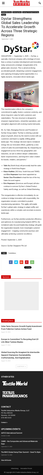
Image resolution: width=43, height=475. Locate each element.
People (3, 14)
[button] (40, 3)
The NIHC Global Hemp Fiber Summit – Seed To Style (20, 452)
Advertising (14, 468)
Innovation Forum (26, 468)
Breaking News (17, 12)
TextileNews (12, 253)
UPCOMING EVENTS (10, 429)
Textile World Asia (6, 12)
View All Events (6, 460)
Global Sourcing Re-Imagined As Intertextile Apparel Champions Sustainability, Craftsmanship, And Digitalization (20, 355)
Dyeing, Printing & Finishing (30, 12)
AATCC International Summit (11, 433)
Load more (20, 366)
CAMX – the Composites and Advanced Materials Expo (19, 442)
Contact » (4, 422)
